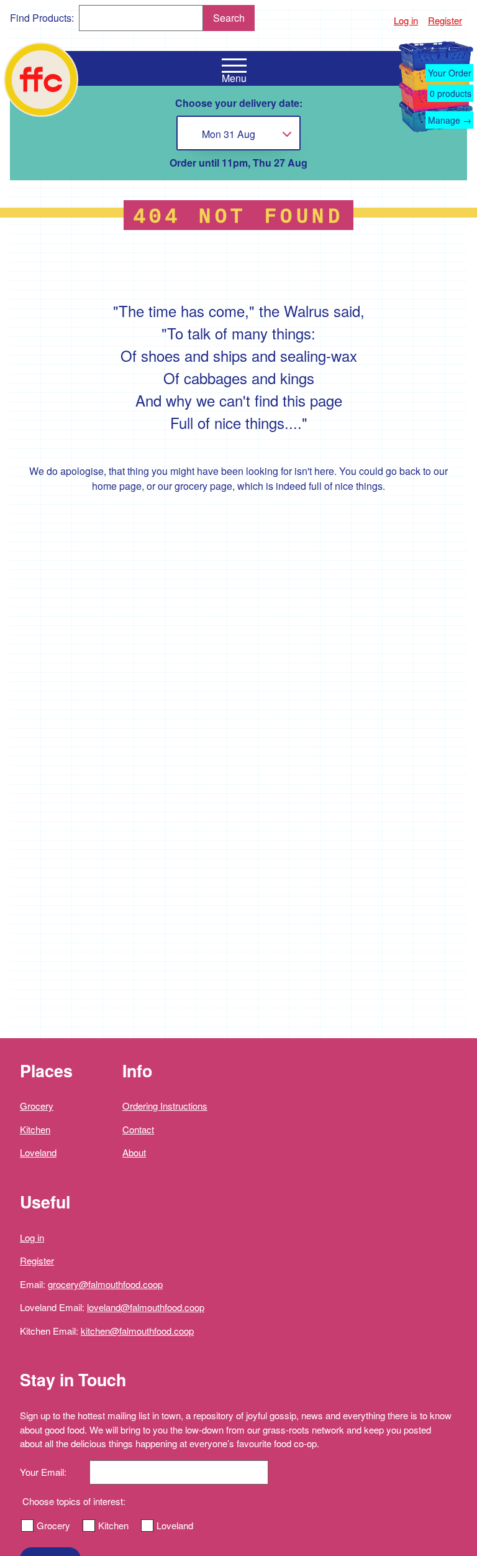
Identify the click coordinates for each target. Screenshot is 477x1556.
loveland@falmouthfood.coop (145, 1307)
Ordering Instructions (164, 1105)
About (134, 1152)
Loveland (38, 1152)
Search (229, 18)
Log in (406, 20)
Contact (138, 1129)
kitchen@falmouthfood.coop (137, 1330)
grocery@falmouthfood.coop (105, 1284)
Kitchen (35, 1129)
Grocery (36, 1105)
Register (445, 20)
